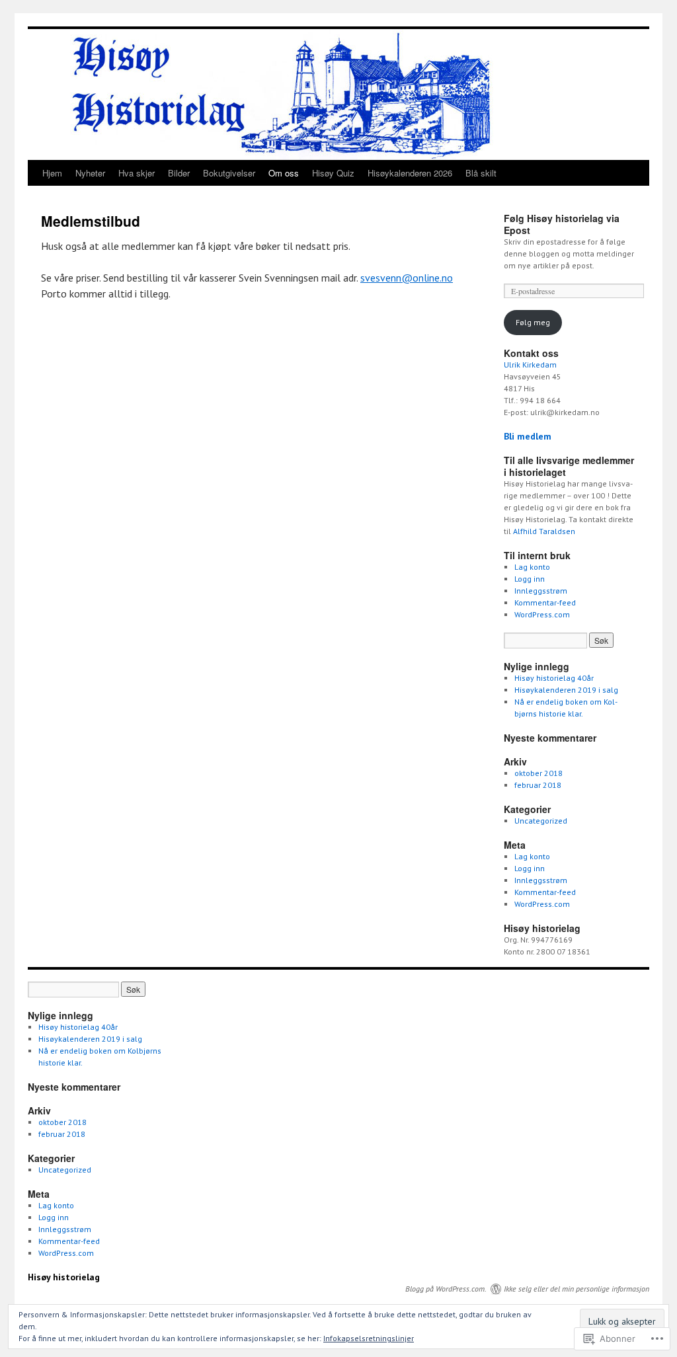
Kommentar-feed (545, 602)
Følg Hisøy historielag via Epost (561, 224)
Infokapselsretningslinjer (368, 1338)
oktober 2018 (538, 773)
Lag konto (532, 567)
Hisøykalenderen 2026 (410, 173)
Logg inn (529, 579)
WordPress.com (542, 614)
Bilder (179, 173)
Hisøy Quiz (333, 173)
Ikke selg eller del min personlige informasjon (576, 1289)
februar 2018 (537, 785)
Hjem (52, 173)
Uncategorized (540, 821)
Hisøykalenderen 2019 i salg (566, 690)
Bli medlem (527, 436)
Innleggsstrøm (540, 591)
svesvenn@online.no (406, 277)
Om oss (283, 173)
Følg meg (533, 322)
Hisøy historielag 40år (554, 678)
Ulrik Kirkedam (530, 364)
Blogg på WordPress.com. (446, 1289)
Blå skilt (481, 173)
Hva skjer (136, 173)
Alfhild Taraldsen (544, 531)
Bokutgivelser (229, 173)
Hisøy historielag (64, 1277)
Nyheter (90, 173)
